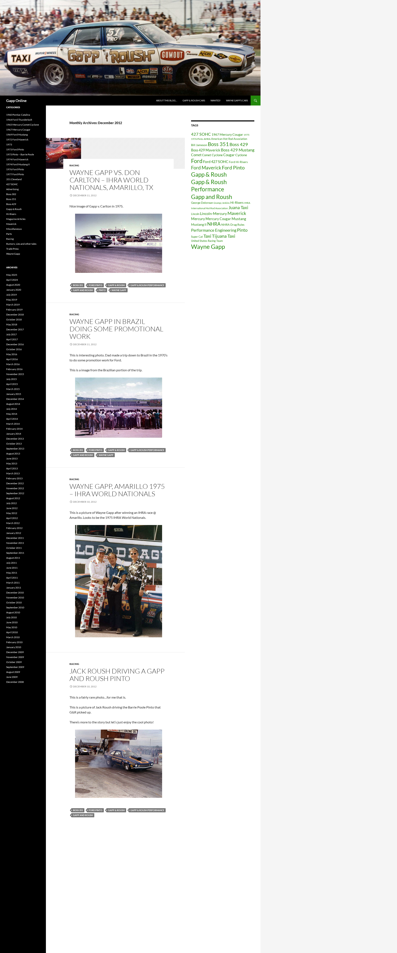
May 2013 (11, 463)
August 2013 (13, 453)
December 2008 (15, 681)
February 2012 (14, 528)
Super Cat (197, 236)
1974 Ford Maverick (17, 159)
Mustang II (199, 224)
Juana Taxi (238, 207)
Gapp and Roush (83, 290)
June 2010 (12, 622)
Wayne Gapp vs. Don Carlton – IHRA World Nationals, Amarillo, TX (111, 180)
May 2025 (11, 274)
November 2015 (15, 374)
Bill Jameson (199, 145)
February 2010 (14, 642)
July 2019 (11, 294)
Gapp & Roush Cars (194, 100)
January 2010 (13, 647)
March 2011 (13, 582)
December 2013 (15, 438)
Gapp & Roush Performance (147, 285)
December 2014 (15, 398)
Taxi (207, 236)
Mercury (198, 219)
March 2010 (13, 637)
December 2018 (15, 314)
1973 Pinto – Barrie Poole (20, 154)
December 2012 (15, 483)
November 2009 (15, 657)
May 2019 (11, 299)
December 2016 (15, 344)
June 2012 (12, 508)
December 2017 (15, 329)
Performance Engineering (213, 230)
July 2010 (11, 617)
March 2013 (13, 473)
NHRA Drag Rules (232, 224)
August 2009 (13, 672)
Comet (196, 155)
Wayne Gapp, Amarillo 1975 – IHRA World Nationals (117, 490)
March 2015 (13, 389)
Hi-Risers (237, 202)
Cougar (229, 155)
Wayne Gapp (118, 290)
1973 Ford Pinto (15, 149)
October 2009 (14, 662)
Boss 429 (239, 144)
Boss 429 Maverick (205, 150)
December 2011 (15, 537)
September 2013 (15, 448)
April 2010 (12, 632)
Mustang (239, 218)
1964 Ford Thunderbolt (19, 119)
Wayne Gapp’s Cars (237, 100)
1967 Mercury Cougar (227, 134)
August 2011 (13, 557)
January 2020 (13, 289)
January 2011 (13, 587)
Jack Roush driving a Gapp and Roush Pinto (117, 675)
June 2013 (12, 458)
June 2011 (12, 567)
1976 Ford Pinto (15, 169)
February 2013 (14, 478)
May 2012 (11, 513)
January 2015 (13, 394)
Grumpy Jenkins (222, 202)
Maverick (236, 213)
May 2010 (11, 627)
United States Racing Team (207, 240)
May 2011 (11, 572)
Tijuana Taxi (223, 236)
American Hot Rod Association (229, 138)
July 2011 (11, 562)
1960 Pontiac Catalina (18, 114)
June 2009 (12, 676)
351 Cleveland (14, 179)
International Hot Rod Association (209, 208)
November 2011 (15, 542)
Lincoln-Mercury (213, 213)
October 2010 (14, 602)
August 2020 (13, 284)
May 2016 (11, 354)
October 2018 (14, 319)
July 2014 (11, 408)
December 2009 (15, 652)
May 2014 (11, 413)
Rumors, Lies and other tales (21, 243)
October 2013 (14, 443)
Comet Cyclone (212, 155)
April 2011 (12, 577)
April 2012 (12, 518)
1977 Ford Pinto (15, 174)
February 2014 (14, 428)
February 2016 (14, 369)
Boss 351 (78, 285)
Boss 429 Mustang (237, 149)
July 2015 (11, 379)
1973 (9, 144)
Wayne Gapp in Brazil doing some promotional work (116, 328)
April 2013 (12, 468)
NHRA (214, 224)
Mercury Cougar (218, 219)
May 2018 (11, 324)
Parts (9, 233)
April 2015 (12, 384)
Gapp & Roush (116, 285)
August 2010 (13, 612)
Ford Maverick (206, 167)
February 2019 (14, 309)
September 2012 (15, 493)
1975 (246, 134)
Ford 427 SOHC (215, 161)
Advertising (12, 189)
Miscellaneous (14, 228)
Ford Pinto (95, 285)
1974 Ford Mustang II (18, 164)
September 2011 (15, 552)
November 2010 (15, 597)
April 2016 (12, 359)
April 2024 (12, 279)
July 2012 (11, 503)
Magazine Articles (15, 219)
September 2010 (15, 607)
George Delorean (202, 202)
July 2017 (11, 334)
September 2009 (15, 667)
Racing (74, 165)
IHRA (247, 202)
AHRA (207, 138)
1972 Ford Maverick (17, 139)
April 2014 (12, 418)
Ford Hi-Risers (238, 162)
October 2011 (14, 547)
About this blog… (166, 100)
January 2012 (13, 533)
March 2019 (13, 304)
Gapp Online (16, 100)
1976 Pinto (197, 138)
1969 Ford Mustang (17, 134)
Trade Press (12, 248)
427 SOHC (201, 134)
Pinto (102, 290)
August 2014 (13, 403)
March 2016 (13, 364)
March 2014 (13, 423)
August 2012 (13, 498)
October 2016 (14, 349)
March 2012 (13, 523)
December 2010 (15, 592)
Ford (196, 160)
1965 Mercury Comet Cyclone (22, 124)
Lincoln (195, 214)
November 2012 (15, 488)
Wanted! (215, 100)
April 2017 (12, 339)
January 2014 (13, 433)
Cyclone (241, 155)
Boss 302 (11, 194)
